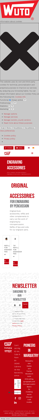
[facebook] (15, 398)
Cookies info (20, 97)
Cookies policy (10, 136)
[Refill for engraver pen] (6, 238)
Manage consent (5, 418)
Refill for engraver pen (8, 249)
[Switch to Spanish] (33, 147)
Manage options (10, 114)
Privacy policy (9, 139)
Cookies (28, 413)
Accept (3, 128)
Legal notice (8, 413)
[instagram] (19, 398)
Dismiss (9, 128)
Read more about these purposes (18, 123)
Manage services (11, 117)
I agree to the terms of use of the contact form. (18, 314)
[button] (19, 51)
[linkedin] (15, 402)
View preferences (18, 128)
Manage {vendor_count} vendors (17, 120)
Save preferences (29, 128)
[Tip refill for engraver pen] (15, 238)
